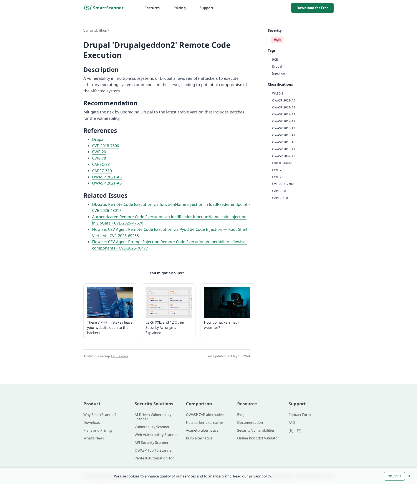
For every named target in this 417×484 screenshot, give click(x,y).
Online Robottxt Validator (258, 438)
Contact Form (299, 414)
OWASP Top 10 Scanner (154, 450)
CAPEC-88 (101, 164)
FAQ (291, 422)
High (277, 39)
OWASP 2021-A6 (107, 183)
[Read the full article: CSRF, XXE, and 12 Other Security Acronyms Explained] (169, 302)
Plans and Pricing (97, 430)
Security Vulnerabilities (256, 430)
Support (206, 7)
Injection (278, 73)
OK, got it (394, 476)
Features (152, 7)
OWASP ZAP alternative (205, 414)
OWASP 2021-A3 (107, 177)
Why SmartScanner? (99, 414)
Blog (241, 414)
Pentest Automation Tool (155, 458)
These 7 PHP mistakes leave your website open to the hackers (109, 327)
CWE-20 (99, 151)
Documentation (250, 422)
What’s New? (93, 438)
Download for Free (312, 7)
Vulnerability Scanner (152, 427)
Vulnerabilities (95, 30)
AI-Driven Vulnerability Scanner (153, 416)
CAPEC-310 (102, 170)
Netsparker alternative (204, 422)
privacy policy (260, 476)
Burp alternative (199, 438)
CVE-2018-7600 (105, 145)
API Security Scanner (152, 442)
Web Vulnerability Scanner (156, 434)
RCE (275, 59)
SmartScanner (108, 8)
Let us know (119, 356)
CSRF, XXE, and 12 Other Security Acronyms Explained (165, 327)
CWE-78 (99, 158)
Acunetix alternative (202, 430)
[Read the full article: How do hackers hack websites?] (227, 302)
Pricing (180, 7)
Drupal (98, 139)
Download (91, 422)
